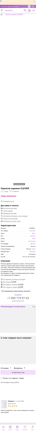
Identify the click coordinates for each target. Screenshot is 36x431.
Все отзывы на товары (13, 287)
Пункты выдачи (8, 211)
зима (33, 238)
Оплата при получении (10, 218)
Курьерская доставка (9, 213)
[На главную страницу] (2, 10)
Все (34, 307)
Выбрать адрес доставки (9, 6)
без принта (31, 241)
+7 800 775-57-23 (18, 297)
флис (33, 233)
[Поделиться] (33, 10)
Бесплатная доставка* (10, 208)
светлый (32, 244)
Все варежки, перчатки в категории (14, 279)
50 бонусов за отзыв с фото (12, 221)
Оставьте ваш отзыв (18, 372)
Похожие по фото (19, 184)
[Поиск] (25, 10)
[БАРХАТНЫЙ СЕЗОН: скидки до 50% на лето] (18, 2)
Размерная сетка (8, 201)
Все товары (9, 282)
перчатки (32, 231)
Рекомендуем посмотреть (13, 306)
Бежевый (32, 251)
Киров (33, 249)
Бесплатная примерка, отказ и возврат (15, 216)
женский (32, 236)
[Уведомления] (33, 6)
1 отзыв (5, 191)
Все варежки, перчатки (13, 284)
